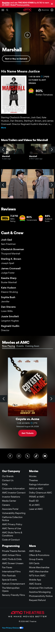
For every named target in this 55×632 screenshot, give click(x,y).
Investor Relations (11, 496)
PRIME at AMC (37, 496)
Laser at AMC (36, 509)
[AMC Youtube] (45, 456)
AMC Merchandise (38, 571)
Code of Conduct (11, 539)
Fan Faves (7, 567)
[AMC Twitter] (27, 456)
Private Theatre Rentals (13, 551)
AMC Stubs (35, 551)
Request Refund (37, 600)
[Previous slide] (3, 398)
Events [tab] (20, 346)
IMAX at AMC (36, 488)
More (3, 127)
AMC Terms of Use (11, 528)
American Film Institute (41, 587)
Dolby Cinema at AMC (40, 492)
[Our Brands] (27, 614)
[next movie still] (52, 185)
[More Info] (42, 76)
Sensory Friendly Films (13, 595)
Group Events (36, 559)
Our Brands (8, 476)
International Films (11, 571)
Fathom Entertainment (13, 583)
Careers (6, 505)
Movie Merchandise (39, 567)
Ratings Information (39, 484)
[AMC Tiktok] (36, 456)
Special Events (9, 579)
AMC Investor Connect (13, 492)
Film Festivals (9, 575)
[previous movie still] (3, 185)
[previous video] (3, 149)
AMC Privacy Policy (12, 524)
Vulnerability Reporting (13, 513)
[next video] (52, 149)
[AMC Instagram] (18, 456)
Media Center (9, 500)
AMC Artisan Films (11, 555)
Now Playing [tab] (8, 346)
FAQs (5, 484)
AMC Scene (35, 583)
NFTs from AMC (37, 575)
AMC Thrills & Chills (12, 559)
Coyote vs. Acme (27, 419)
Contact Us (7, 480)
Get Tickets (27, 433)
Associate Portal (10, 509)
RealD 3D (34, 500)
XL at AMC (34, 505)
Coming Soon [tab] (32, 346)
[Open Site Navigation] (3, 10)
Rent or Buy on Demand (16, 59)
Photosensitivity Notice (41, 596)
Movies (32, 476)
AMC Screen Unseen (12, 563)
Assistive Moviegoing (40, 592)
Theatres (33, 480)
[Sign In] (52, 9)
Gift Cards (34, 563)
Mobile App (35, 579)
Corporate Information (13, 488)
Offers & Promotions (39, 555)
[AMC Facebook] (10, 456)
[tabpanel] (27, 398)
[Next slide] (51, 398)
